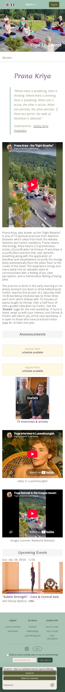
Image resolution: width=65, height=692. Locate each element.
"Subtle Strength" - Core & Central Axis (30, 597)
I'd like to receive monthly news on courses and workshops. (34, 654)
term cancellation (52, 637)
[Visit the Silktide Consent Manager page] (52, 685)
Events (7, 309)
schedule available (32, 352)
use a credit (52, 631)
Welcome (7, 58)
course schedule (13, 626)
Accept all (30, 673)
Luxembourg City (33, 635)
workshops (13, 631)
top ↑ (37, 648)
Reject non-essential (29, 678)
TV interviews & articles (32, 421)
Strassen (32, 626)
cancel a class (52, 626)
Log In (54, 4)
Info (31, 601)
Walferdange (32, 631)
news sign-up (45, 660)
